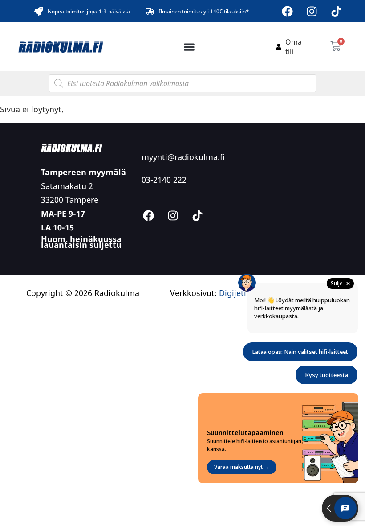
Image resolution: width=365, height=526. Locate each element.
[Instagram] (312, 11)
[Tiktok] (336, 11)
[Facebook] (287, 11)
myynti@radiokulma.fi (183, 157)
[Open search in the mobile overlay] (182, 83)
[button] (189, 46)
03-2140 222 (164, 179)
